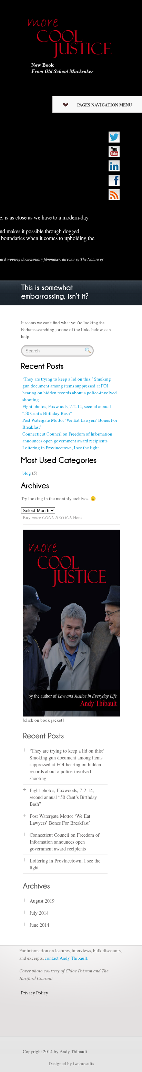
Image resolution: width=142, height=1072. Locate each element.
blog (26, 473)
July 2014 (39, 913)
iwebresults (83, 1063)
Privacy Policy (34, 993)
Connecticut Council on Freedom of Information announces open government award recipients (65, 842)
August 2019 (42, 901)
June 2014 (39, 925)
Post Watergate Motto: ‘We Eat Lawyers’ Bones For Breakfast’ (60, 819)
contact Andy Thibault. (66, 958)
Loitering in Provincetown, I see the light (60, 447)
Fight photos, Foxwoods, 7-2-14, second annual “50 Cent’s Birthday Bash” (63, 797)
